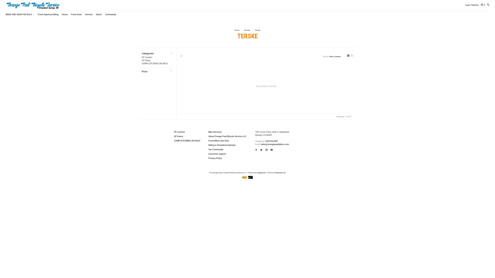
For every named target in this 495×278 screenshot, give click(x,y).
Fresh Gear (76, 14)
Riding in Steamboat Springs (222, 145)
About (99, 14)
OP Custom (147, 57)
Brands (247, 30)
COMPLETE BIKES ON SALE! (155, 63)
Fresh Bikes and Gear (218, 141)
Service (89, 14)
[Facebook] (256, 150)
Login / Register (472, 5)
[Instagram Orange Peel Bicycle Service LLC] (266, 150)
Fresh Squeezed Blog (48, 14)
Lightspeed (261, 173)
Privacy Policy (215, 158)
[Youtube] (272, 150)
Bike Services (215, 132)
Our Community (215, 149)
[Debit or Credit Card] (250, 178)
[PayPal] (245, 178)
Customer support (217, 154)
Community (110, 14)
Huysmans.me (280, 173)
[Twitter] (261, 150)
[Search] (488, 5)
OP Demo (146, 60)
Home (65, 14)
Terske (257, 30)
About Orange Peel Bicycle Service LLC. (227, 136)
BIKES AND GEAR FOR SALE (19, 14)
